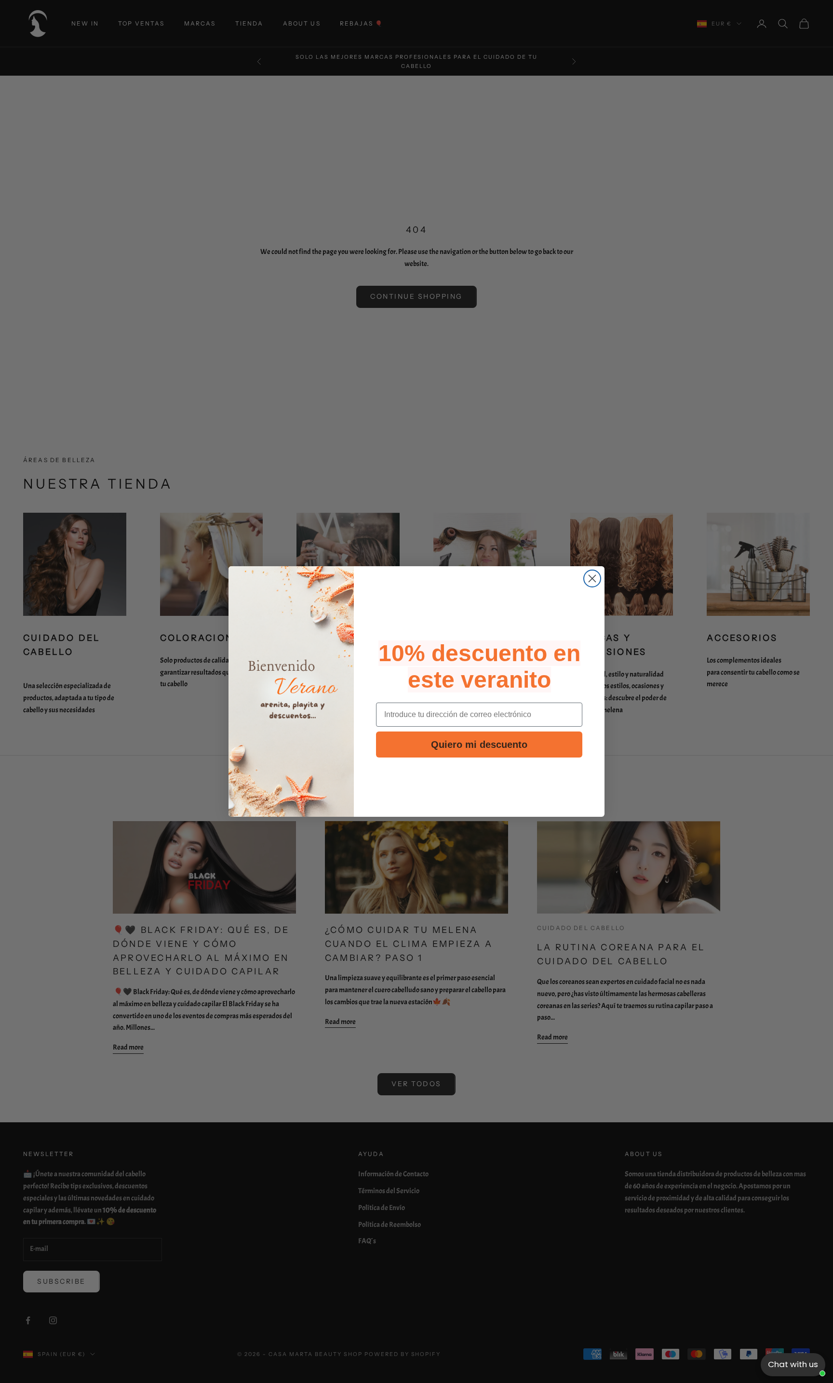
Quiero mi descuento (479, 744)
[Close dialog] (592, 578)
